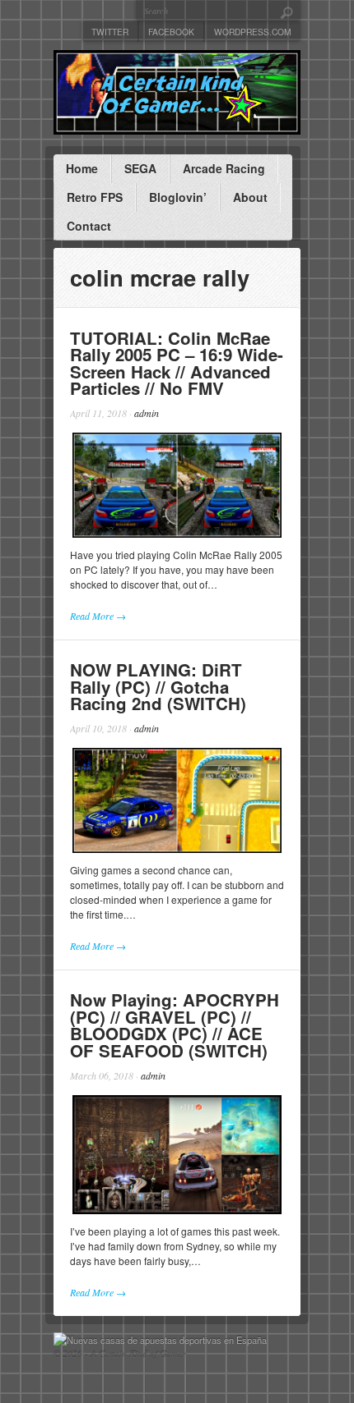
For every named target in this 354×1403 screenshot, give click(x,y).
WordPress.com (252, 31)
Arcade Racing (224, 168)
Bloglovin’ (178, 197)
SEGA (140, 168)
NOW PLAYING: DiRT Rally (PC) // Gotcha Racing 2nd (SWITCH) (158, 686)
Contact (89, 226)
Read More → (98, 615)
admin (146, 413)
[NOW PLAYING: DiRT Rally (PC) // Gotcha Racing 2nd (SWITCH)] (177, 800)
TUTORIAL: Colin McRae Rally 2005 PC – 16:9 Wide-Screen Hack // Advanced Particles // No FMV (176, 363)
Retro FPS (95, 197)
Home (82, 168)
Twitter (109, 31)
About (250, 197)
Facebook (171, 31)
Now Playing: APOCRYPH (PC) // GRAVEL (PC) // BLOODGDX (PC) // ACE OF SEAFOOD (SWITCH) (174, 1025)
